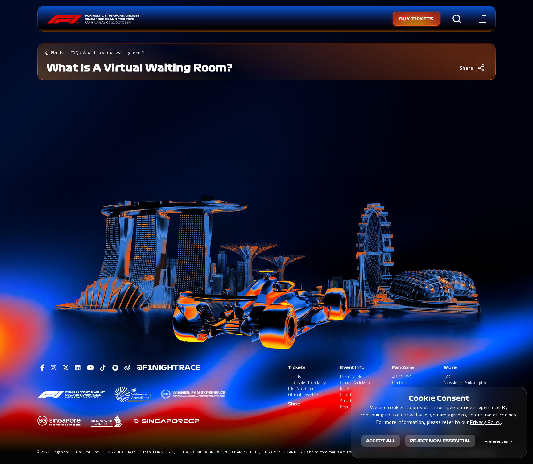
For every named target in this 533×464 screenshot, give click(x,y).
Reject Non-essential (440, 441)
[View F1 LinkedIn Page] (78, 368)
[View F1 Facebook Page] (42, 368)
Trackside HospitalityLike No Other (307, 386)
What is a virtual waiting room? (113, 52)
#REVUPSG (402, 377)
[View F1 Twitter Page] (66, 368)
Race (344, 389)
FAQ (75, 52)
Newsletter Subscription (466, 383)
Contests (400, 383)
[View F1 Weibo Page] (127, 368)
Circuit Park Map (355, 383)
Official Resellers (303, 395)
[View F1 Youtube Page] (90, 368)
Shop (294, 404)
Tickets (297, 368)
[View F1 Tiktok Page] (103, 368)
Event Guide (351, 377)
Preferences (496, 441)
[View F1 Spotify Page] (115, 368)
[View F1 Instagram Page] (54, 368)
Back (57, 53)
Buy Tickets (416, 19)
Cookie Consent (439, 398)
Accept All (380, 441)
